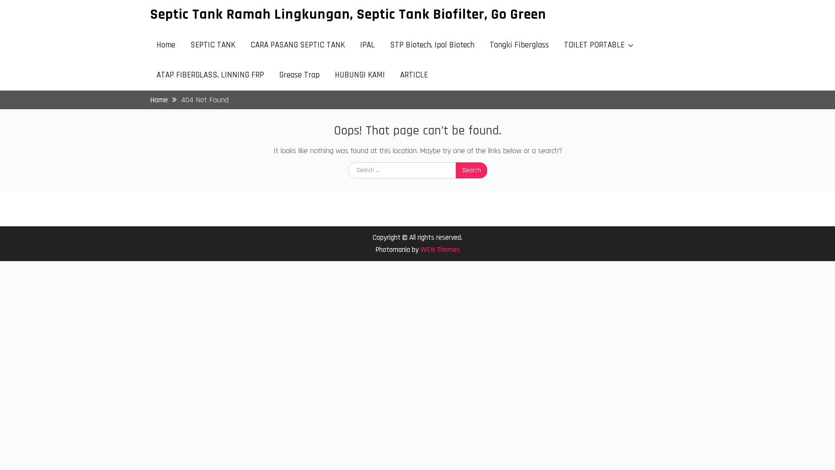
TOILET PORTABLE (594, 45)
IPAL (367, 45)
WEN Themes (440, 250)
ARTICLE (414, 75)
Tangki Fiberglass (519, 45)
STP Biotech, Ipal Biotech (432, 45)
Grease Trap (299, 75)
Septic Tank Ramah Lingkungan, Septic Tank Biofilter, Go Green (348, 14)
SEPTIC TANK (212, 45)
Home (166, 45)
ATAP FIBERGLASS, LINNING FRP (210, 75)
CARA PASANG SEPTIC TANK (297, 45)
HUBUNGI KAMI (360, 75)
